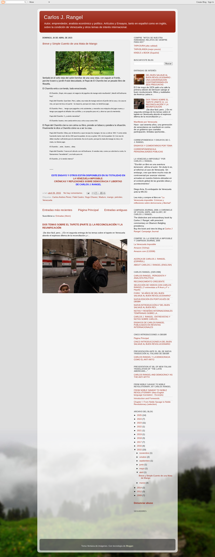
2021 (139, 430)
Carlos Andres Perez (61, 197)
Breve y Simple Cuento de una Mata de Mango (70, 43)
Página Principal (88, 210)
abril (141, 472)
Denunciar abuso (143, 503)
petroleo (118, 197)
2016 (139, 446)
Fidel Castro (78, 197)
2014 (139, 488)
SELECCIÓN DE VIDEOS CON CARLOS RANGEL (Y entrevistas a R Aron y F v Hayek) (152, 287)
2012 (139, 491)
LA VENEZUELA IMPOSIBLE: (88, 178)
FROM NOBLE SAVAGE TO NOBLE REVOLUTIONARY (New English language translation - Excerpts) (150, 392)
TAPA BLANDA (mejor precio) (147, 49)
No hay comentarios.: (73, 193)
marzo (142, 483)
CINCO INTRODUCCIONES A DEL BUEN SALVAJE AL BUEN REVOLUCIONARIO (153, 343)
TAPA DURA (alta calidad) (145, 46)
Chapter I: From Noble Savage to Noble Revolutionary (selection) (152, 403)
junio (141, 465)
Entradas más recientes (57, 210)
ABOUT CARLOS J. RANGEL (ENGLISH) (153, 265)
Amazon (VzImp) (141, 248)
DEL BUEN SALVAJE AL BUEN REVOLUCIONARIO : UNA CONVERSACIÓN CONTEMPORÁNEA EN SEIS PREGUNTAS (159, 80)
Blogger (129, 546)
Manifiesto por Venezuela (145, 122)
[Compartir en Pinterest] (104, 193)
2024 (139, 419)
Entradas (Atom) (63, 216)
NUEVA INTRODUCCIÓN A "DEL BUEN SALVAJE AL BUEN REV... (152, 306)
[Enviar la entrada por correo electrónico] (88, 193)
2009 (139, 495)
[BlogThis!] (95, 193)
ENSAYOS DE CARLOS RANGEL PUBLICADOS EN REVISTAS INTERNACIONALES (149, 325)
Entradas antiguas (115, 210)
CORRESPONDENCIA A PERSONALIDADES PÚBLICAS (148, 150)
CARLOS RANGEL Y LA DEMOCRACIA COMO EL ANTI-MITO (152, 358)
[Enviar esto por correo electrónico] (93, 193)
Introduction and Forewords (146, 398)
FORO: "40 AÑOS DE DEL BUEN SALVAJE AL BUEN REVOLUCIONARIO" (152, 294)
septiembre (144, 461)
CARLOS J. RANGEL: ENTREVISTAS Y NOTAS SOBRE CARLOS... (152, 318)
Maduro (102, 197)
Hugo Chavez (91, 197)
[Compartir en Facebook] (101, 193)
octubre (143, 457)
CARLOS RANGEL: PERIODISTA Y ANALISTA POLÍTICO (150, 277)
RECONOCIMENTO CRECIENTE (149, 281)
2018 (139, 438)
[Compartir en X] (98, 193)
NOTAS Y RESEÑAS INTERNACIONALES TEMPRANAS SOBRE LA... (153, 312)
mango (110, 197)
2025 (139, 415)
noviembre (144, 453)
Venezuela (47, 200)
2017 (139, 442)
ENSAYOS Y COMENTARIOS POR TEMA (153, 146)
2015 (139, 450)
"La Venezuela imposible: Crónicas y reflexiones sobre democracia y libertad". (153, 200)
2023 (139, 423)
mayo (142, 468)
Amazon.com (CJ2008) (144, 251)
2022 (139, 427)
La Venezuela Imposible (145, 244)
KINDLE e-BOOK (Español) (146, 53)
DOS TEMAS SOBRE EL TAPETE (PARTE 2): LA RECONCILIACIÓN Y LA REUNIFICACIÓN (157, 103)
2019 (139, 434)
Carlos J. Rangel (63, 17)
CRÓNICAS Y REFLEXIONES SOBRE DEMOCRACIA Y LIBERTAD (88, 181)
